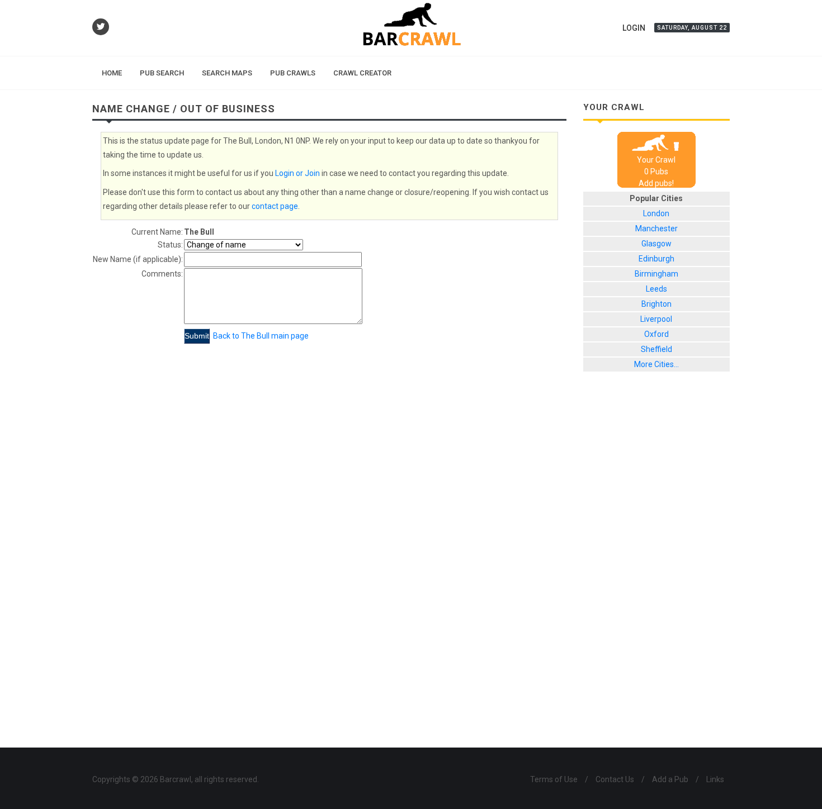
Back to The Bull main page (261, 335)
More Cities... (656, 364)
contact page (275, 206)
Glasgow (656, 243)
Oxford (656, 334)
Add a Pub (670, 779)
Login (633, 27)
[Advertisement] (656, 568)
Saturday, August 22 (692, 28)
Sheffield (656, 349)
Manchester (656, 228)
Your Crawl (656, 159)
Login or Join (297, 173)
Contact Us (615, 779)
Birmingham (656, 273)
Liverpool (656, 319)
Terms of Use (554, 779)
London (656, 213)
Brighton (656, 303)
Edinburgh (656, 258)
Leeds (656, 288)
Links (715, 779)
